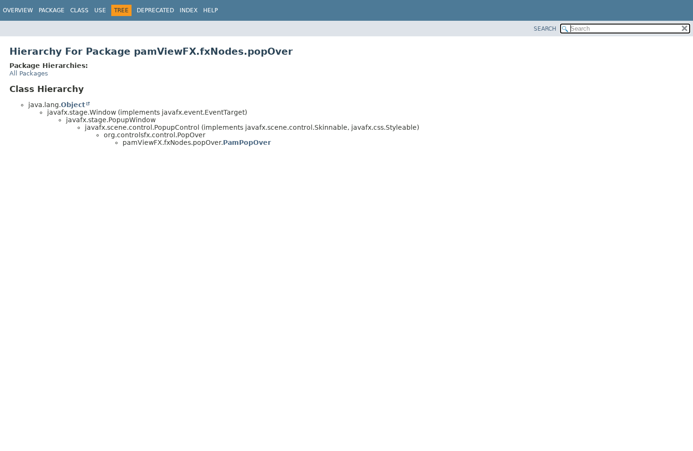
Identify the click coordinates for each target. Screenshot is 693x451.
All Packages (28, 73)
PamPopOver (247, 142)
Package (52, 10)
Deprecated (155, 10)
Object (73, 105)
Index (189, 10)
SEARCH (545, 28)
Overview (18, 10)
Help (210, 10)
